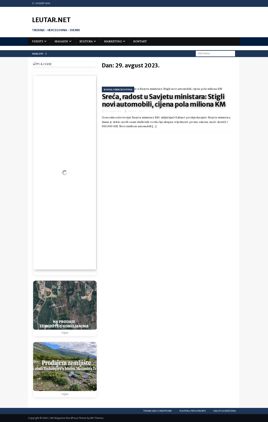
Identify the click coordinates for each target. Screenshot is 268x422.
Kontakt (140, 41)
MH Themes (96, 418)
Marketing (113, 41)
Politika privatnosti (192, 410)
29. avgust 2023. (113, 111)
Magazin (61, 41)
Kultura (86, 41)
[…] (154, 126)
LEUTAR (132, 111)
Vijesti (37, 41)
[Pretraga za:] (215, 53)
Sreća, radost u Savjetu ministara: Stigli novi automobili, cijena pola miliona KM (164, 100)
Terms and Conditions (157, 410)
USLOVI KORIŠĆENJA (224, 410)
